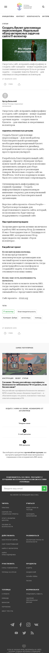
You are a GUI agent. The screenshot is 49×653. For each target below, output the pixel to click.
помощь (38, 318)
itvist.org (23, 298)
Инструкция (7, 378)
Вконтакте (36, 624)
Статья (5, 24)
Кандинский (31, 572)
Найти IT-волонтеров (10, 548)
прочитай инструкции (33, 452)
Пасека (29, 581)
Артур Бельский (9, 101)
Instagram (28, 624)
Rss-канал (32, 633)
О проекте (5, 594)
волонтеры (26, 318)
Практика (5, 507)
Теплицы (36, 232)
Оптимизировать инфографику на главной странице (20, 185)
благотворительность (27, 312)
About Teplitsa (7, 611)
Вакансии (5, 602)
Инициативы (8, 16)
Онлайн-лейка (31, 576)
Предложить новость (34, 594)
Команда (5, 598)
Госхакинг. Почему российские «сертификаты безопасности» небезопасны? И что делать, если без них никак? (24, 384)
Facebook (20, 624)
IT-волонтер (8, 312)
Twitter (24, 633)
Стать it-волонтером (10, 568)
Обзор (18, 378)
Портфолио (6, 607)
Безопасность (33, 16)
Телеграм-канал (12, 624)
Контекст (20, 16)
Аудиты (29, 568)
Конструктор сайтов (10, 540)
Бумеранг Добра (10, 318)
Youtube (16, 633)
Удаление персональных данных (32, 600)
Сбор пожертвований (10, 544)
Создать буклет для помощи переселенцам (17, 136)
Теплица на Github (9, 572)
